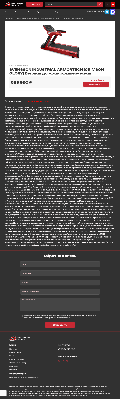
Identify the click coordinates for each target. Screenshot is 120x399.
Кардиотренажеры (50, 19)
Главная (9, 19)
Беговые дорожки (73, 19)
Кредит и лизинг (44, 12)
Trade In (31, 12)
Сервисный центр (63, 12)
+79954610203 (66, 349)
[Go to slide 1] (59, 62)
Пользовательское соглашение (24, 378)
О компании (20, 12)
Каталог (36, 4)
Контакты (13, 366)
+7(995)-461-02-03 (95, 12)
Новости (13, 369)
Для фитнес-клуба (27, 19)
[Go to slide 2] (60, 62)
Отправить (60, 325)
